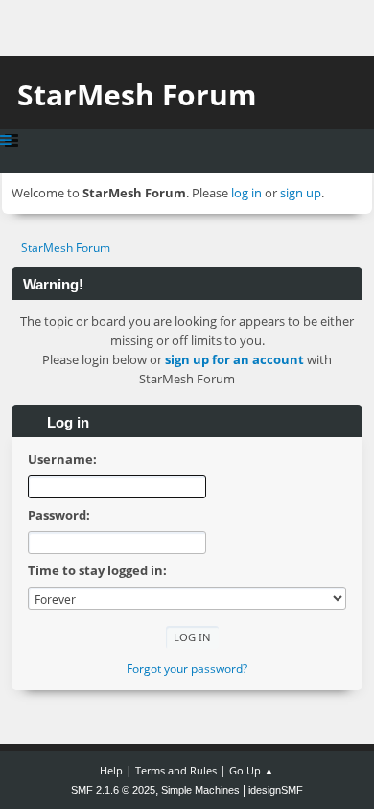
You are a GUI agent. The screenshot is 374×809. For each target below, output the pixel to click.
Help (111, 770)
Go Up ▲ (251, 770)
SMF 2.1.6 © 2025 (113, 790)
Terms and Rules (176, 770)
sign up (300, 192)
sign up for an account (234, 359)
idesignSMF (275, 790)
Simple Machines (200, 790)
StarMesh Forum (136, 94)
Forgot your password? (187, 668)
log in (246, 192)
